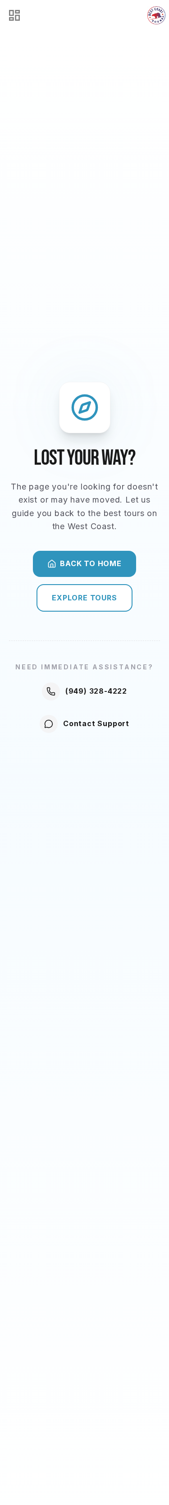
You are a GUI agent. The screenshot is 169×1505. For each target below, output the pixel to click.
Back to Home (91, 563)
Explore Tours (84, 597)
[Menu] (14, 15)
